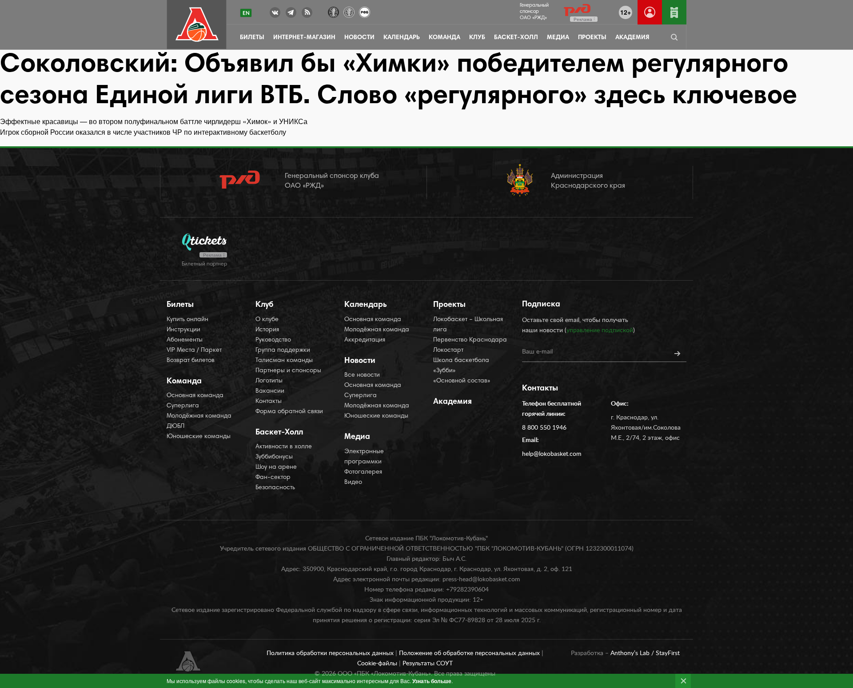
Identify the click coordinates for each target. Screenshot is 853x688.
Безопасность (275, 488)
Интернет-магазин (304, 38)
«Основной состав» (461, 381)
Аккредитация (364, 340)
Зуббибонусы (274, 457)
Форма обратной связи (289, 412)
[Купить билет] (674, 12)
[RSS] (307, 14)
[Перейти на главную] (197, 24)
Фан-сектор (273, 478)
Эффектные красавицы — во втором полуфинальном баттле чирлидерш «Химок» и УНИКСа (153, 121)
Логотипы (269, 381)
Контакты (268, 401)
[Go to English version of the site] (246, 12)
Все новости (362, 375)
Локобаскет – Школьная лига (468, 325)
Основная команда (195, 396)
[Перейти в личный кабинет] (650, 12)
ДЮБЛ (175, 426)
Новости (359, 38)
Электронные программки (364, 457)
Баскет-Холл (516, 38)
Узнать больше (431, 681)
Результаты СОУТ (428, 663)
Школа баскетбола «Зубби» (461, 366)
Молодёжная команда (199, 416)
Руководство (273, 340)
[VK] (275, 14)
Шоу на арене (276, 467)
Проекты (592, 38)
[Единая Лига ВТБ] (333, 11)
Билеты (252, 38)
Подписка (541, 305)
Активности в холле (283, 447)
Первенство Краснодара (470, 340)
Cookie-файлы (378, 663)
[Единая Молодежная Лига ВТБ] (349, 11)
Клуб (477, 38)
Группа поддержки (282, 350)
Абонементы (185, 340)
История (267, 330)
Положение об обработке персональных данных (470, 653)
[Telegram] (291, 14)
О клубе (267, 320)
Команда (444, 38)
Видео (353, 482)
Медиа (558, 38)
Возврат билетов (191, 361)
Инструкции (183, 330)
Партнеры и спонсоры (288, 371)
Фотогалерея (363, 472)
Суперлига (183, 406)
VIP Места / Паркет (194, 350)
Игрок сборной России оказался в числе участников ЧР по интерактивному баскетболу (143, 132)
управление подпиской (599, 330)
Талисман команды (284, 361)
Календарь (401, 38)
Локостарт (448, 350)
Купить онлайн (187, 320)
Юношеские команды (199, 437)
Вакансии (269, 391)
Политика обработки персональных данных (331, 653)
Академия (632, 38)
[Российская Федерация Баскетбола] (364, 11)
